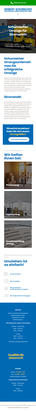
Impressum (26, 407)
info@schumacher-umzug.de (18, 376)
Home (16, 44)
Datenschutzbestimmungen (15, 407)
